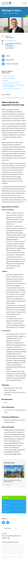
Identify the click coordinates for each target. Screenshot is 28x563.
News (4, 501)
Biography (5, 497)
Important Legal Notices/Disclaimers (11, 535)
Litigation (5, 80)
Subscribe (8, 528)
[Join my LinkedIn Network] (3, 64)
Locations (4, 533)
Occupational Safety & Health (11, 82)
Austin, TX (7, 36)
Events (4, 508)
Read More (8, 484)
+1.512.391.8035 (9, 37)
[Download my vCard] (3, 56)
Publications (6, 504)
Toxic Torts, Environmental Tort (11, 88)
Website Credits (6, 538)
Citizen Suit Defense (8, 76)
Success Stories (7, 511)
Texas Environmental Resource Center (13, 97)
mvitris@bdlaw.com (10, 40)
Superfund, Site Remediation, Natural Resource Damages (13, 85)
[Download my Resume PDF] (3, 60)
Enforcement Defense (9, 78)
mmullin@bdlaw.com (11, 46)
